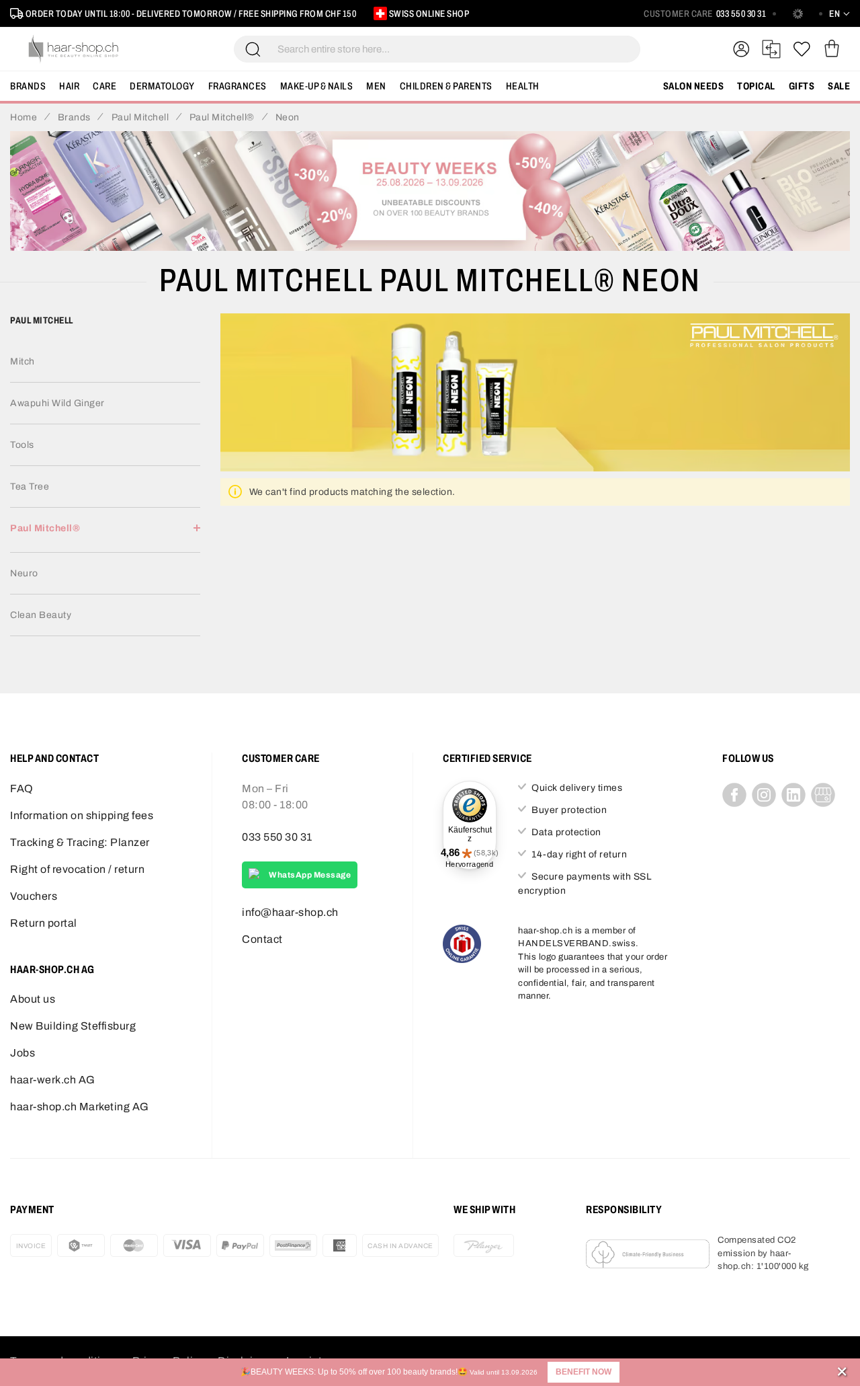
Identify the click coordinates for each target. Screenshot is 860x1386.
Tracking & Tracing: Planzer (80, 842)
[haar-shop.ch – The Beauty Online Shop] (74, 49)
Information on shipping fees (81, 815)
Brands (28, 86)
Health (523, 86)
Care (104, 86)
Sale (839, 86)
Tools (22, 445)
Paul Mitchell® (45, 528)
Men (376, 86)
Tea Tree (29, 487)
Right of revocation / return (77, 869)
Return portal (43, 923)
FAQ (22, 788)
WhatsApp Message (310, 875)
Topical (756, 86)
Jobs (22, 1052)
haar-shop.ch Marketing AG (79, 1106)
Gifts (802, 86)
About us (32, 999)
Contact (262, 939)
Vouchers (33, 896)
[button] (583, 1372)
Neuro (24, 573)
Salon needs (693, 86)
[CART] (831, 49)
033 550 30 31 (741, 14)
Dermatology (162, 86)
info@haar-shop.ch (290, 912)
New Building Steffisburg (73, 1026)
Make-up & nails (316, 86)
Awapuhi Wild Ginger (57, 403)
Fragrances (237, 86)
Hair (69, 86)
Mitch (22, 361)
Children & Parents (446, 86)
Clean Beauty (40, 615)
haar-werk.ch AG (52, 1079)
